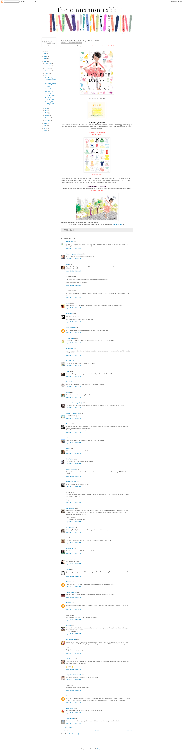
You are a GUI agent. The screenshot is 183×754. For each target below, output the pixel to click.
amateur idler (70, 718)
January (47, 120)
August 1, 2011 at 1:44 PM (73, 418)
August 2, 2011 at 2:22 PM (73, 576)
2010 (45, 123)
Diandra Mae (69, 241)
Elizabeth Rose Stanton (73, 413)
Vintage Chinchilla (71, 592)
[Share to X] (69, 230)
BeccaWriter (69, 348)
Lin (67, 538)
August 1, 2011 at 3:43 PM (73, 476)
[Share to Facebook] (71, 230)
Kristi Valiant (69, 708)
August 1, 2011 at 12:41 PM (73, 387)
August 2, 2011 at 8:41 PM (73, 713)
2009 (45, 126)
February (48, 118)
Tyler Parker (69, 459)
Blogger (99, 749)
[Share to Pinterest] (73, 230)
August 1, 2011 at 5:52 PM (73, 502)
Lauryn (68, 569)
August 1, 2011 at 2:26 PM (73, 443)
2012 (45, 59)
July (46, 76)
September (48, 71)
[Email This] (65, 230)
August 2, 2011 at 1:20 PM (73, 564)
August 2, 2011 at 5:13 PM (73, 634)
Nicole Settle (69, 548)
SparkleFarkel (70, 508)
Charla (68, 303)
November (48, 66)
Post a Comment (68, 727)
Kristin (68, 371)
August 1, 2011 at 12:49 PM (73, 408)
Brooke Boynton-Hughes (73, 254)
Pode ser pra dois (71, 482)
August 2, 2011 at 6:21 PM (73, 690)
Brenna (68, 448)
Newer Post (65, 731)
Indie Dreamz (70, 659)
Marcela (68, 625)
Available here (96, 174)
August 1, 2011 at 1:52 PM (73, 432)
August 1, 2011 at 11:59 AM (73, 308)
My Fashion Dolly (71, 639)
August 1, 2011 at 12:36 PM (73, 365)
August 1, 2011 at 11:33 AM (73, 248)
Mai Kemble (69, 313)
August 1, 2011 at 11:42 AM (73, 271)
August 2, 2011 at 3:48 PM (73, 597)
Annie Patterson (71, 327)
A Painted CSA (49, 91)
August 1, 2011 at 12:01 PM (73, 322)
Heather (68, 424)
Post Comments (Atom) (75, 734)
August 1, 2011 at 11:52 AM (73, 297)
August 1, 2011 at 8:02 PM (73, 532)
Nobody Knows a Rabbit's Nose (50, 94)
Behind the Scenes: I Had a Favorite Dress (50, 85)
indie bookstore (118, 224)
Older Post (129, 731)
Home (97, 731)
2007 (45, 131)
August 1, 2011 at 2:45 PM (73, 453)
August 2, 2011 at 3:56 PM (73, 609)
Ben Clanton (69, 382)
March (47, 115)
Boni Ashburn (112, 46)
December (48, 63)
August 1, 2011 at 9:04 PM (73, 543)
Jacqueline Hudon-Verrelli (73, 675)
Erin (67, 696)
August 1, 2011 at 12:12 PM (73, 343)
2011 (45, 61)
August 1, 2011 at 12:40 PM (73, 376)
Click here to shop (97, 190)
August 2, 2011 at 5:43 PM (73, 679)
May (46, 110)
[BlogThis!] (67, 230)
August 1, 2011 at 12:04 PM (73, 332)
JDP (67, 438)
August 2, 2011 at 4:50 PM (73, 620)
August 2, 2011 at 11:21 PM (73, 723)
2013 (45, 56)
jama (67, 264)
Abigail (68, 392)
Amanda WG (69, 559)
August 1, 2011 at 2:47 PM (73, 464)
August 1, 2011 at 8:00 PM (73, 522)
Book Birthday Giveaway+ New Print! (50, 79)
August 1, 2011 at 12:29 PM (73, 355)
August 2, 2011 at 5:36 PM (73, 669)
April (46, 113)
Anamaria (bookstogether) (74, 403)
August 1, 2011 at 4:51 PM (73, 486)
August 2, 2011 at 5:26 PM (73, 653)
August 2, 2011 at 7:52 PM (73, 702)
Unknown (68, 582)
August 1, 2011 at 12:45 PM (73, 397)
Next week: (48, 89)
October (47, 68)
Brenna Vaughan (71, 469)
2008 (45, 128)
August (47, 73)
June (46, 108)
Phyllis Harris (70, 338)
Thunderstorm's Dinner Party (49, 98)
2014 (45, 54)
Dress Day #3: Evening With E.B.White (49, 103)
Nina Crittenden (70, 361)
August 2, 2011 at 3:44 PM (73, 586)
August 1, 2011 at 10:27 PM (73, 553)
